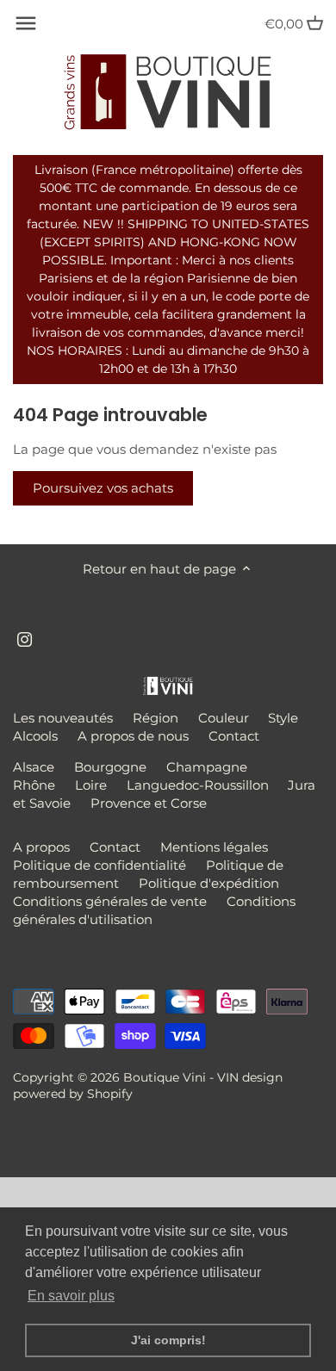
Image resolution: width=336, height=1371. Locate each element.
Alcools (35, 736)
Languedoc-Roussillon (198, 785)
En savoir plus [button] (71, 1295)
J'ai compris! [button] (168, 1340)
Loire (91, 785)
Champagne (206, 767)
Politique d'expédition (209, 883)
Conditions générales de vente (110, 901)
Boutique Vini (164, 1077)
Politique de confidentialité (99, 865)
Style (283, 718)
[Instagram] (24, 638)
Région (155, 718)
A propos (41, 847)
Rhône (34, 785)
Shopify (110, 1094)
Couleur (223, 718)
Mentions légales (214, 847)
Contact (233, 736)
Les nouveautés (63, 718)
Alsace (33, 767)
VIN (228, 1077)
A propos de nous (133, 736)
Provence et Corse (148, 803)
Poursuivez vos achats (103, 488)
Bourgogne (110, 767)
